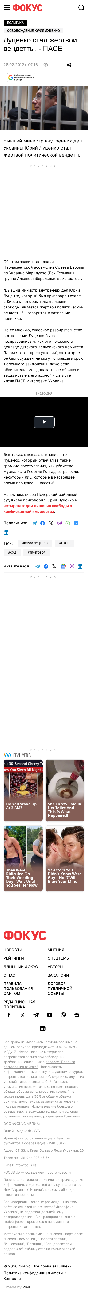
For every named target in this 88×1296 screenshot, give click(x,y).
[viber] (63, 1015)
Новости (13, 949)
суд (13, 552)
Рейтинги (14, 958)
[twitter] (22, 1015)
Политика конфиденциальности (33, 1273)
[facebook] (9, 1015)
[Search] (81, 8)
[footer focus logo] (25, 935)
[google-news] (77, 1015)
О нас (9, 975)
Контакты (12, 1278)
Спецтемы (59, 958)
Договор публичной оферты (60, 988)
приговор (38, 552)
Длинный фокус (21, 966)
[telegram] (36, 1015)
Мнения (56, 949)
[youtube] (49, 1015)
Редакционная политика (19, 1004)
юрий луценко (36, 543)
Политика (15, 23)
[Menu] (7, 8)
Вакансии (58, 975)
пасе (65, 543)
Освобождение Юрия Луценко (33, 31)
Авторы (55, 966)
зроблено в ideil (19, 1287)
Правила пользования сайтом (18, 988)
